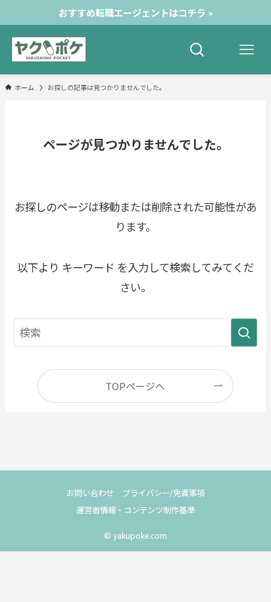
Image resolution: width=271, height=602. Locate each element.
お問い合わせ (90, 493)
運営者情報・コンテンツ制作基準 (135, 510)
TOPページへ (135, 386)
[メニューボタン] (246, 49)
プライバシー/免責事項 (163, 493)
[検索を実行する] (244, 332)
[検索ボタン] (197, 49)
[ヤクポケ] (48, 49)
